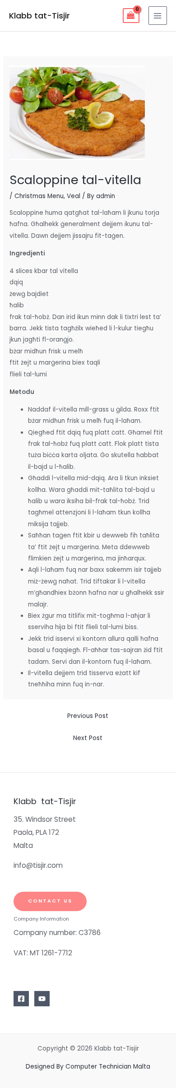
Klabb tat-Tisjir (39, 15)
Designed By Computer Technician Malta (88, 1066)
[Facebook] (21, 998)
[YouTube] (42, 998)
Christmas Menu (39, 196)
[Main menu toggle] (157, 15)
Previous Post (87, 716)
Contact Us (50, 901)
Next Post (87, 738)
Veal (73, 196)
